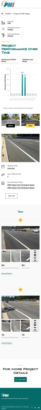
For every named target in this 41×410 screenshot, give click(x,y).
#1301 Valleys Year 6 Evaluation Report (20, 188)
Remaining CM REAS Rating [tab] (8, 60)
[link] (8, 4)
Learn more (11, 196)
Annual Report (6, 273)
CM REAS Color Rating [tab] (27, 60)
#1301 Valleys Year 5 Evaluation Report (20, 185)
